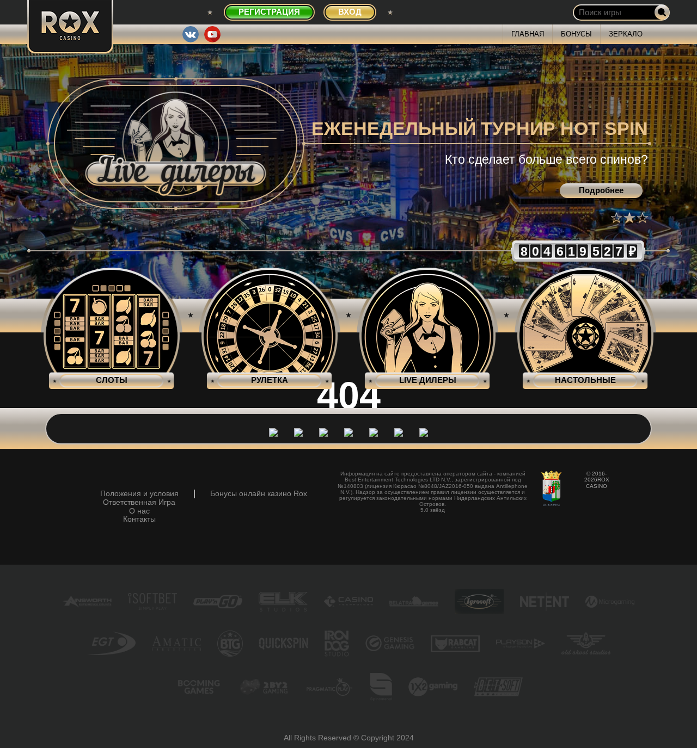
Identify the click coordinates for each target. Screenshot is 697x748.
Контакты (139, 519)
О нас (139, 511)
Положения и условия (139, 494)
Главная (527, 34)
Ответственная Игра (139, 502)
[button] (616, 217)
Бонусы (576, 34)
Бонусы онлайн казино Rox (258, 494)
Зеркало (626, 34)
